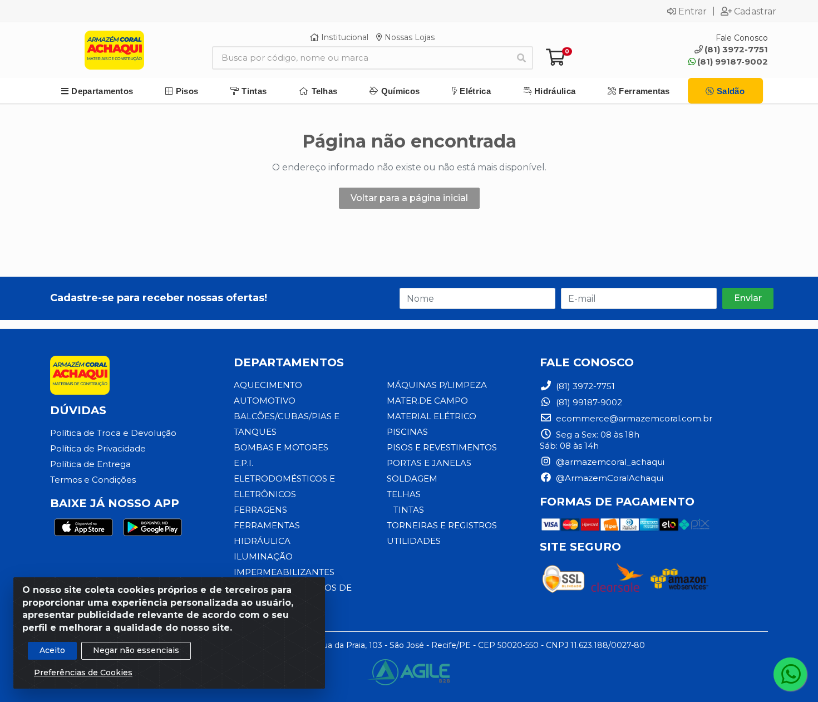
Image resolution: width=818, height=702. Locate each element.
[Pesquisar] (521, 58)
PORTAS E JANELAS (429, 463)
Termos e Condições (93, 479)
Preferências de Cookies (83, 672)
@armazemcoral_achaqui (609, 461)
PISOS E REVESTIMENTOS (442, 447)
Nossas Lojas (408, 37)
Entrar (692, 11)
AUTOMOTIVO (264, 400)
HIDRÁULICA (262, 541)
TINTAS (408, 509)
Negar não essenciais (136, 650)
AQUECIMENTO (268, 385)
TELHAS (404, 494)
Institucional (343, 37)
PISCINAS (407, 431)
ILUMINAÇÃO (263, 556)
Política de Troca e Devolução (113, 433)
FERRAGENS (260, 509)
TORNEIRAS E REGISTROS (442, 525)
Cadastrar (755, 11)
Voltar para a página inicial (409, 198)
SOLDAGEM (412, 478)
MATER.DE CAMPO (427, 400)
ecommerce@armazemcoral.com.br (633, 418)
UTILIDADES (414, 541)
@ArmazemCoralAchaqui (608, 478)
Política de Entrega (90, 464)
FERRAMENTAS (267, 525)
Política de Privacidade (98, 448)
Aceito (52, 650)
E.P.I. (243, 463)
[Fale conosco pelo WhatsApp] (790, 674)
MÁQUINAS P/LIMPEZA (437, 385)
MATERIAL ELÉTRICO (431, 416)
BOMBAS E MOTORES (281, 447)
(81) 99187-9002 (732, 61)
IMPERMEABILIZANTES (284, 572)
